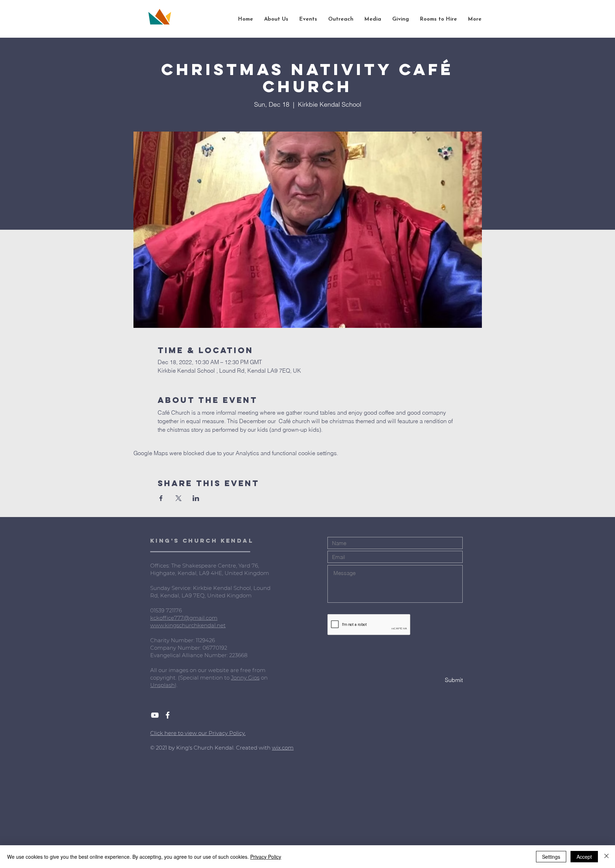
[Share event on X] (178, 498)
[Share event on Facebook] (161, 498)
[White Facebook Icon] (167, 715)
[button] (276, 19)
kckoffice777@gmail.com (183, 617)
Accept (584, 856)
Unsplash (162, 685)
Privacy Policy (265, 856)
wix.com (283, 747)
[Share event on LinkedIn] (196, 498)
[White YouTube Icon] (154, 715)
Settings (551, 856)
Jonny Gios (245, 677)
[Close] (606, 856)
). (176, 685)
